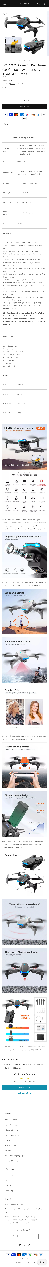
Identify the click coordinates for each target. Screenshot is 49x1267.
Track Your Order (11, 1120)
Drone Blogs (9, 1191)
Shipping (12, 83)
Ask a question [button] (24, 1093)
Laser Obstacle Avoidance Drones (31, 1064)
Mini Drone (36, 148)
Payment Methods (11, 1125)
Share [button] (6, 124)
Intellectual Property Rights (15, 1156)
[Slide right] (29, 60)
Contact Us (9, 1175)
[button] (4, 3)
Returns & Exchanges (12, 1135)
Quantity (4, 87)
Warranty (8, 1151)
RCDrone (20, 1263)
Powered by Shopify (29, 1263)
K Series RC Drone (11, 1064)
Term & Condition (11, 1145)
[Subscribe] (35, 1236)
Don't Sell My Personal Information (18, 1161)
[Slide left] (19, 60)
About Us (8, 1180)
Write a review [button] (24, 1087)
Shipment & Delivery (12, 1130)
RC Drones (17, 1068)
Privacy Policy (9, 1140)
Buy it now (24, 107)
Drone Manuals (10, 1185)
